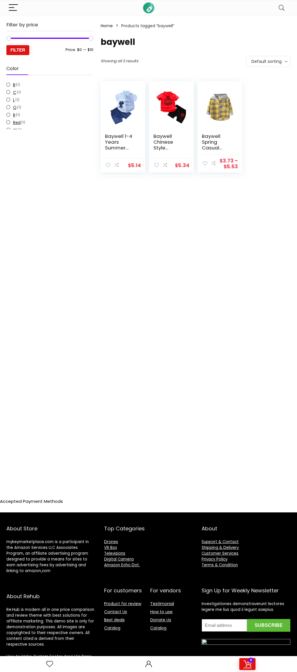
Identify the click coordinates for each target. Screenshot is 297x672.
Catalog (112, 628)
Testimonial (162, 604)
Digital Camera (119, 559)
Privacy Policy (214, 559)
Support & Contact (220, 542)
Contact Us (115, 612)
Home (107, 26)
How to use (161, 612)
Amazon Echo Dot (121, 565)
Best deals (114, 620)
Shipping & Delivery (220, 547)
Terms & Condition (220, 565)
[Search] (282, 8)
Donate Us (160, 620)
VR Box (110, 547)
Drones (111, 542)
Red (17, 122)
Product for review (122, 604)
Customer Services (220, 553)
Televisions (114, 553)
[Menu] (13, 8)
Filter (17, 50)
